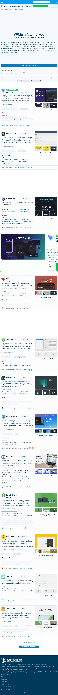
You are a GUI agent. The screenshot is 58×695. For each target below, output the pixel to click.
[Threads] (11, 689)
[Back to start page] (2, 2)
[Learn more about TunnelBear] (3, 609)
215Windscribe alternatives (6, 206)
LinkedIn (23, 673)
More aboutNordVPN (45, 476)
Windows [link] (28, 80)
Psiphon (3, 52)
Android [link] (36, 80)
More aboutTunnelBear (45, 627)
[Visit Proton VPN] (23, 247)
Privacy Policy (4, 679)
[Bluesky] (9, 689)
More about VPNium (28, 65)
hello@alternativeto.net (30, 671)
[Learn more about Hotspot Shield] (3, 417)
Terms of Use (4, 678)
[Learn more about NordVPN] (3, 457)
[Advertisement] (29, 20)
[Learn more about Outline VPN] (3, 378)
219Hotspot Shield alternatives (7, 429)
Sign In (53, 2)
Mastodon (4, 673)
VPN (21, 108)
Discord (40, 671)
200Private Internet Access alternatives (9, 511)
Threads (13, 673)
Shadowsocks (13, 52)
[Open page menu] (56, 2)
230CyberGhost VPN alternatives (7, 549)
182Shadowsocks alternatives (7, 352)
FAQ (2, 676)
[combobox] (41, 2)
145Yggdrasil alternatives (6, 586)
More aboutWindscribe (45, 218)
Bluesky (8, 673)
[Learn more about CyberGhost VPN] (3, 537)
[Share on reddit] (8, 70)
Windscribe (49, 50)
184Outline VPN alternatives (6, 389)
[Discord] (1, 689)
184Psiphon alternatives (6, 291)
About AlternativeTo (5, 683)
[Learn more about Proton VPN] (3, 91)
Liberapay (3, 674)
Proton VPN (43, 48)
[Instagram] (14, 689)
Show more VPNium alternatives (29, 646)
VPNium (3, 42)
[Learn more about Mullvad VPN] (3, 134)
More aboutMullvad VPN (45, 152)
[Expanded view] (50, 78)
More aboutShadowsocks (45, 358)
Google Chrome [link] (20, 80)
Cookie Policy (4, 681)
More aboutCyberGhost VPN (45, 555)
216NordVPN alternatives (6, 467)
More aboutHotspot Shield (45, 435)
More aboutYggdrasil (45, 595)
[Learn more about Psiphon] (3, 279)
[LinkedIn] (17, 689)
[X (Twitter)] (4, 689)
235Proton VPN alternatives (6, 104)
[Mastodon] (6, 689)
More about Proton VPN (50, 267)
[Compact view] (52, 78)
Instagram (17, 673)
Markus (15, 666)
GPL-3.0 (14, 108)
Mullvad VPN (41, 50)
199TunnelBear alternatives (6, 621)
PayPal (8, 674)
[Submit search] (33, 2)
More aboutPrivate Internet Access (45, 515)
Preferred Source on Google (7, 686)
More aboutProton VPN (45, 110)
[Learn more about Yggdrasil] (3, 577)
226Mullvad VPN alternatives (7, 146)
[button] (46, 95)
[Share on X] (5, 70)
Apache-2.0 (13, 393)
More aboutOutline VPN (45, 397)
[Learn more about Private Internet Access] (3, 495)
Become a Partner (5, 684)
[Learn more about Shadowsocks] (3, 340)
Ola (10, 666)
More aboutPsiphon (45, 297)
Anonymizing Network (21, 357)
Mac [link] (32, 80)
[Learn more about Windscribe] (3, 199)
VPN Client (25, 108)
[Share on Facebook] (2, 70)
